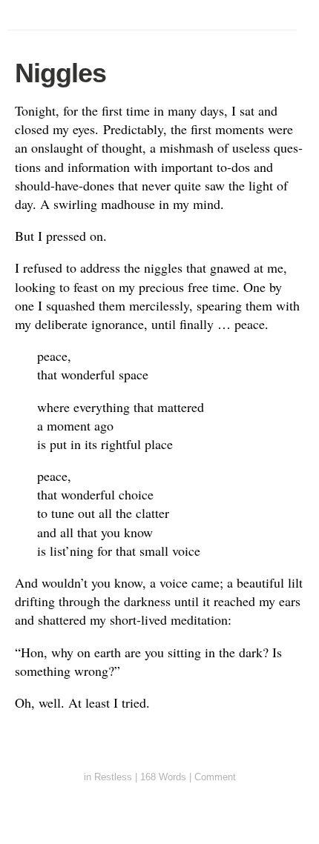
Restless (113, 776)
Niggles (60, 73)
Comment (215, 776)
